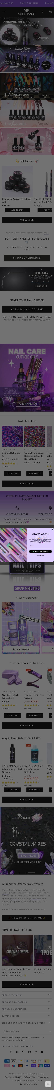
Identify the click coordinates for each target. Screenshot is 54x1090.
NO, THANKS (40, 555)
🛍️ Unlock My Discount (40, 551)
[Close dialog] (52, 529)
